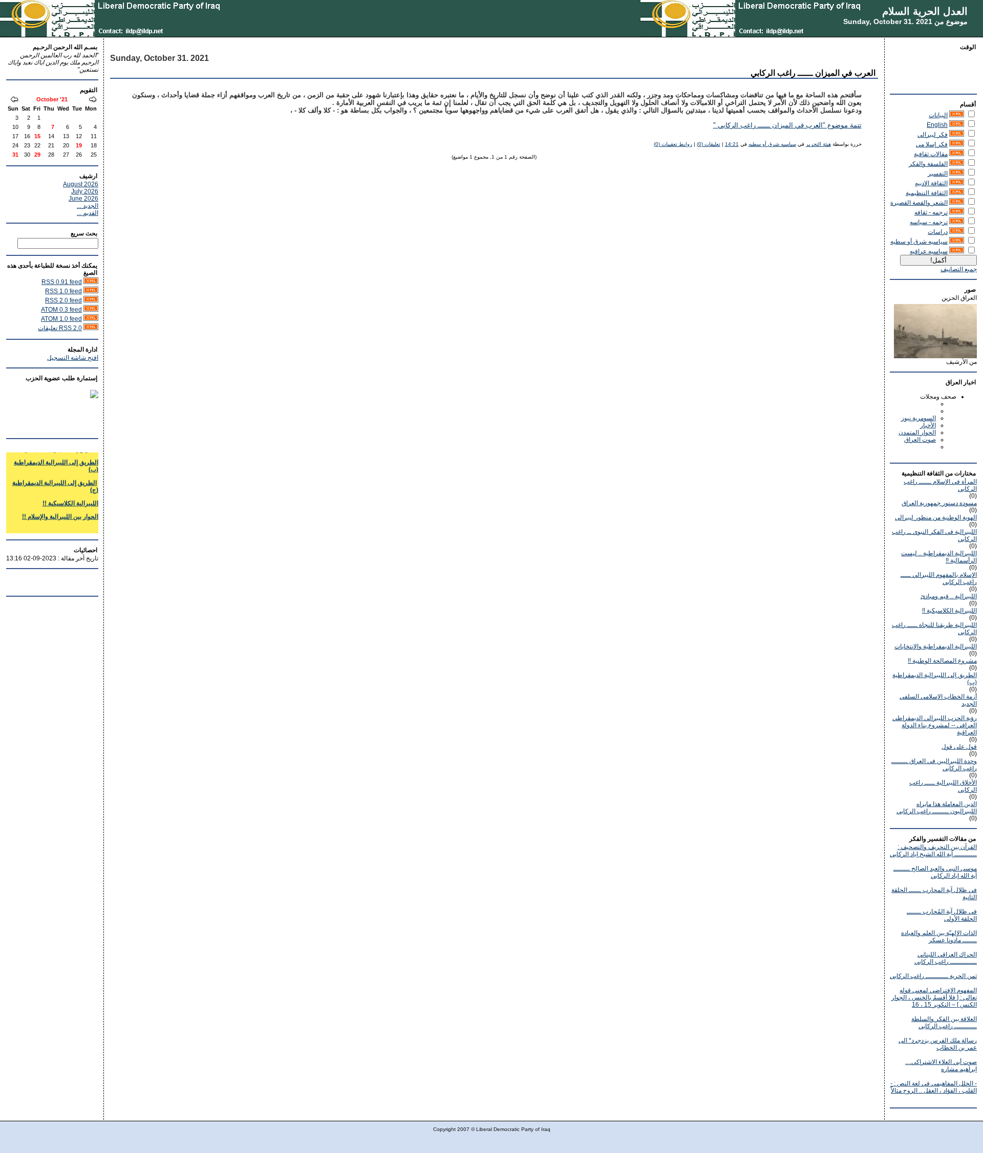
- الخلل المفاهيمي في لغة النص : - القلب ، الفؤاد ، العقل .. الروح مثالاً (933, 1087)
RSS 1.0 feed (63, 291)
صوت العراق (920, 439)
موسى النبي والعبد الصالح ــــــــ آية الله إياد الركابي (935, 872)
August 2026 (80, 184)
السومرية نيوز (918, 418)
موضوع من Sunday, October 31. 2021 (905, 21)
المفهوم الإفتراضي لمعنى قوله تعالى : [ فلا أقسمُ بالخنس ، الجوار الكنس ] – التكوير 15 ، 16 (934, 997)
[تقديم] (14, 100)
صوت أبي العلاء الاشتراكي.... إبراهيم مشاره (941, 1065)
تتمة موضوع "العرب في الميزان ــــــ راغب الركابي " (787, 125)
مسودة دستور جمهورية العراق (939, 503)
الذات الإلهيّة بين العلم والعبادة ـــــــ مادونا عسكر (939, 936)
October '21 (52, 99)
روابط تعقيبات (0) (673, 144)
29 (37, 154)
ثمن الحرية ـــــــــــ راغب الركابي (933, 976)
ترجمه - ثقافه (931, 212)
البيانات (938, 115)
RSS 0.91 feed (61, 282)
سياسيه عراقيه (929, 251)
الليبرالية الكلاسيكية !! (949, 610)
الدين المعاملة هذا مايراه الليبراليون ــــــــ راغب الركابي (936, 807)
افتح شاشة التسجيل (72, 357)
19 (79, 145)
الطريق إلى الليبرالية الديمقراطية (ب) (56, 459)
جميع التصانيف (959, 269)
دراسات (938, 231)
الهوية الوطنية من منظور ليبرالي (936, 517)
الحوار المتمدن (917, 432)
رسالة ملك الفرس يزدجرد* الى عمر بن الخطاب (938, 1044)
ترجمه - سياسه (929, 222)
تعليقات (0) (708, 144)
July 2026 (84, 191)
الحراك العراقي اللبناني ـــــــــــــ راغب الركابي (945, 958)
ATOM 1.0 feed (61, 318)
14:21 (732, 144)
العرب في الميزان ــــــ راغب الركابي (813, 73)
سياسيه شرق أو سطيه (919, 241)
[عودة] (93, 100)
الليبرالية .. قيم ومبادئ (949, 596)
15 (37, 136)
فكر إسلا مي (932, 144)
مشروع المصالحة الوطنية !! (942, 660)
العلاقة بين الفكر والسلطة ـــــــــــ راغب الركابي (944, 1022)
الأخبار (928, 425)
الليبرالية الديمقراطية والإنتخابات (935, 646)
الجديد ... (87, 205)
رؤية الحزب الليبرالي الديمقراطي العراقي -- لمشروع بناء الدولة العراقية (934, 725)
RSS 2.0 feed (63, 300)
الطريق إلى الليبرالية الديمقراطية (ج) (55, 479)
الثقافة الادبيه (931, 183)
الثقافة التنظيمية (927, 193)
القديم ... (87, 212)
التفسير (938, 173)
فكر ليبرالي (932, 134)
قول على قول (959, 746)
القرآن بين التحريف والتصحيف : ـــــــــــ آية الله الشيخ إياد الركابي (933, 850)
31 (15, 154)
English (937, 124)
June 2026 (83, 198)
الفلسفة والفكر (928, 163)
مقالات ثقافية (931, 154)
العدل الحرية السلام (925, 11)
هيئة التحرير (818, 144)
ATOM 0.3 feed (61, 309)
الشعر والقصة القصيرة (919, 202)
